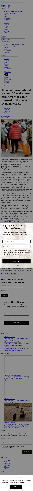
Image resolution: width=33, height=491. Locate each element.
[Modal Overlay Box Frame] (16, 245)
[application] (16, 483)
